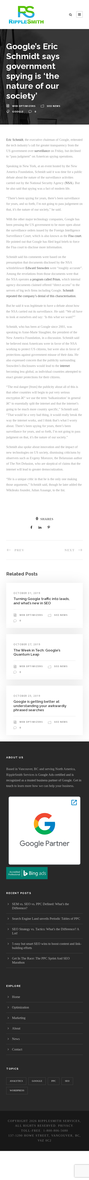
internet (65, 366)
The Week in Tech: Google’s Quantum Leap (36, 652)
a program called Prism (45, 279)
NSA (68, 183)
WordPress (17, 1090)
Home (16, 997)
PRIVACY (65, 1125)
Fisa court (74, 236)
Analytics (16, 1081)
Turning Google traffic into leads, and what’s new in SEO (41, 601)
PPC (53, 1081)
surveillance (42, 151)
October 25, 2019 (26, 696)
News (16, 1039)
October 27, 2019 (26, 644)
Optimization (20, 1007)
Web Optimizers (24, 105)
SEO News (53, 105)
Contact (17, 1049)
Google (17, 111)
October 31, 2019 (26, 593)
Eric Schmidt (14, 139)
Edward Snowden (37, 268)
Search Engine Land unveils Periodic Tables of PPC (46, 918)
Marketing (18, 1018)
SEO (67, 1081)
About (16, 1028)
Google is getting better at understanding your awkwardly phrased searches (39, 705)
